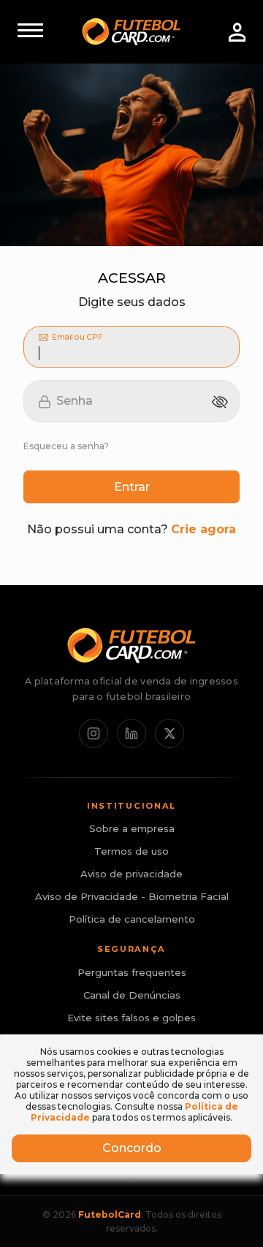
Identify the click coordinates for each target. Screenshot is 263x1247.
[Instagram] (93, 733)
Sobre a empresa (132, 828)
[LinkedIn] (131, 733)
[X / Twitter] (169, 733)
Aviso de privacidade (131, 874)
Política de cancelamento (132, 919)
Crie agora (203, 529)
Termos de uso (131, 851)
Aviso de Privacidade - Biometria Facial (132, 896)
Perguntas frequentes (131, 972)
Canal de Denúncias (131, 995)
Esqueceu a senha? (66, 446)
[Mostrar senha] (220, 401)
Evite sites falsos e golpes (131, 1017)
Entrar (132, 487)
